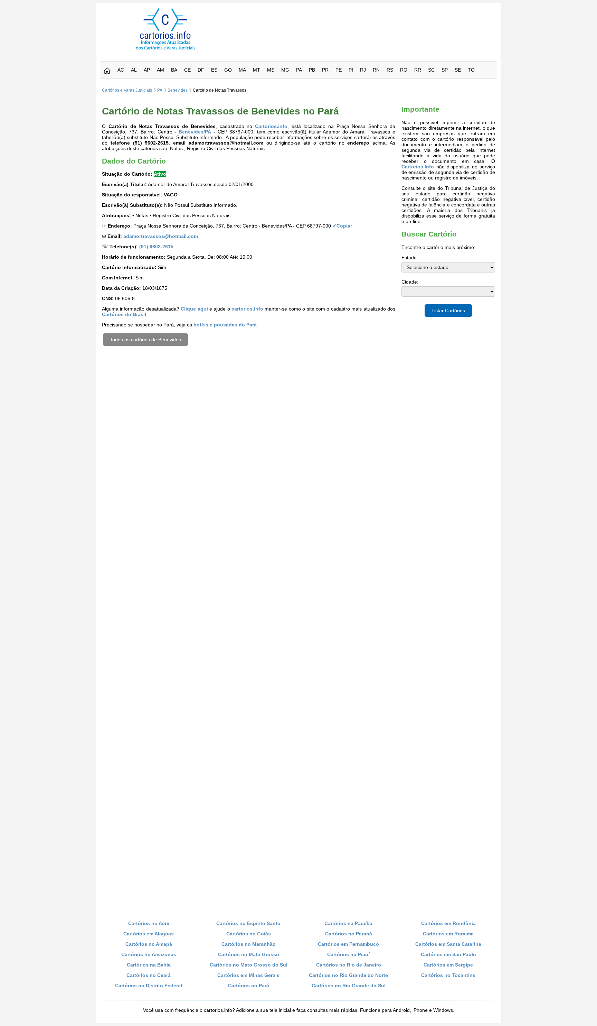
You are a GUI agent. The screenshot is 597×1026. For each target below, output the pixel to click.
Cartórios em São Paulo (448, 954)
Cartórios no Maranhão (248, 944)
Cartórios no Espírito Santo (248, 923)
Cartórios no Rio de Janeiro (348, 965)
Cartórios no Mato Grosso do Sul (248, 965)
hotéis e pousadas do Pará (225, 324)
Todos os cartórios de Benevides (145, 339)
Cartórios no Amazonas (148, 954)
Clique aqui (194, 309)
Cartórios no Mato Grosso (248, 954)
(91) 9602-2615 (156, 246)
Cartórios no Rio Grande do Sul (349, 985)
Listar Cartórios (448, 310)
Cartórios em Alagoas (148, 933)
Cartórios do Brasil (124, 314)
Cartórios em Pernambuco (348, 944)
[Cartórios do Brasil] (165, 49)
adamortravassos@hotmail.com (160, 236)
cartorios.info (247, 309)
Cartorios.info (271, 126)
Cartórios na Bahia (149, 965)
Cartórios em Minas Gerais (248, 975)
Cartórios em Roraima (448, 933)
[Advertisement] (365, 23)
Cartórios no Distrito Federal (148, 985)
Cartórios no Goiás (248, 933)
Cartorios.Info (417, 166)
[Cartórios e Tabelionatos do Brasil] (107, 71)
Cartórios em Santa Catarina (448, 944)
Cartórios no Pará (248, 985)
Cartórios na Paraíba (348, 923)
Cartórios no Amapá (148, 944)
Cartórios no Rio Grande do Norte (348, 975)
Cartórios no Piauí (348, 954)
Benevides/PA (195, 132)
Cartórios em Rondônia (448, 923)
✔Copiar (342, 226)
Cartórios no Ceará (148, 975)
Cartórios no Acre (148, 923)
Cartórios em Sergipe (448, 965)
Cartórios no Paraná (348, 933)
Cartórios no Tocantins (448, 975)
